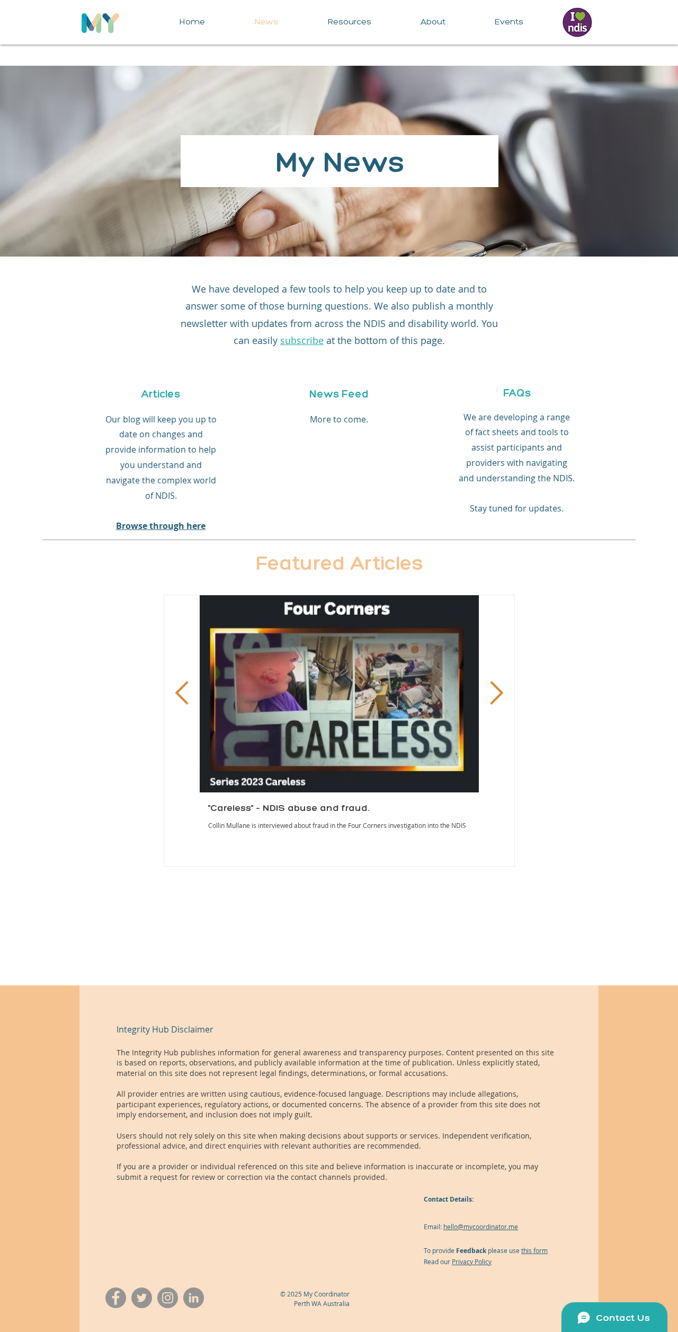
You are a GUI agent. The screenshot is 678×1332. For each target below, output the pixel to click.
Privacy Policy (472, 1261)
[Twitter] (141, 1297)
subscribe (302, 340)
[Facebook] (115, 1297)
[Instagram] (167, 1297)
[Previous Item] (182, 694)
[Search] (587, 22)
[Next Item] (496, 694)
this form (534, 1250)
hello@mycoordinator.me (480, 1226)
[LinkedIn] (193, 1297)
